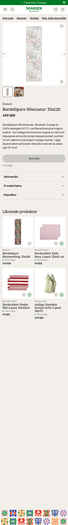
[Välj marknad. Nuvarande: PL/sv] (64, 3)
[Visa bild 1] (19, 92)
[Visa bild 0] (8, 92)
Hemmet (22, 18)
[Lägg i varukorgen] (61, 243)
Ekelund (7, 104)
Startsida (8, 18)
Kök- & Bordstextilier (54, 18)
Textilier (34, 18)
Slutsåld (34, 158)
